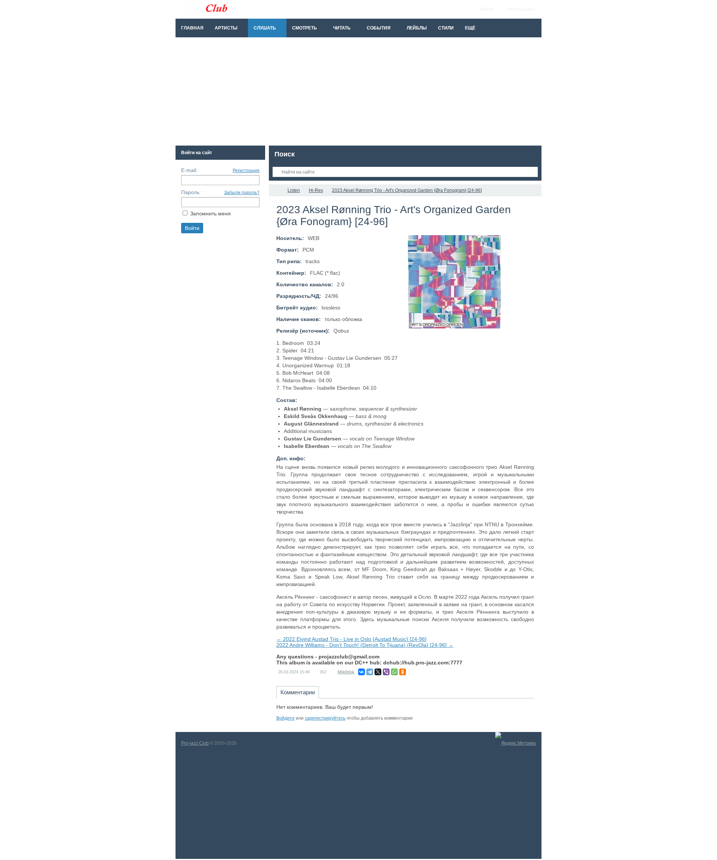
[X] (378, 672)
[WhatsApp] (394, 672)
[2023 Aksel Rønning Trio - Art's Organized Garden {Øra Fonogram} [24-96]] (454, 281)
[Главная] (276, 190)
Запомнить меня (210, 213)
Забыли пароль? (242, 192)
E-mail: (189, 170)
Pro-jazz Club (195, 743)
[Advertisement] (358, 93)
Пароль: (191, 192)
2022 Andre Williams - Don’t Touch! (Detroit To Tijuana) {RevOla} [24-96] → (364, 645)
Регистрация (246, 170)
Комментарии (297, 692)
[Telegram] (369, 672)
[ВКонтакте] (361, 672)
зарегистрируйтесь (325, 718)
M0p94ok (346, 672)
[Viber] (386, 672)
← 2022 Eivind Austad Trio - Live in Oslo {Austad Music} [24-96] (351, 639)
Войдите (285, 718)
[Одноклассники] (402, 672)
